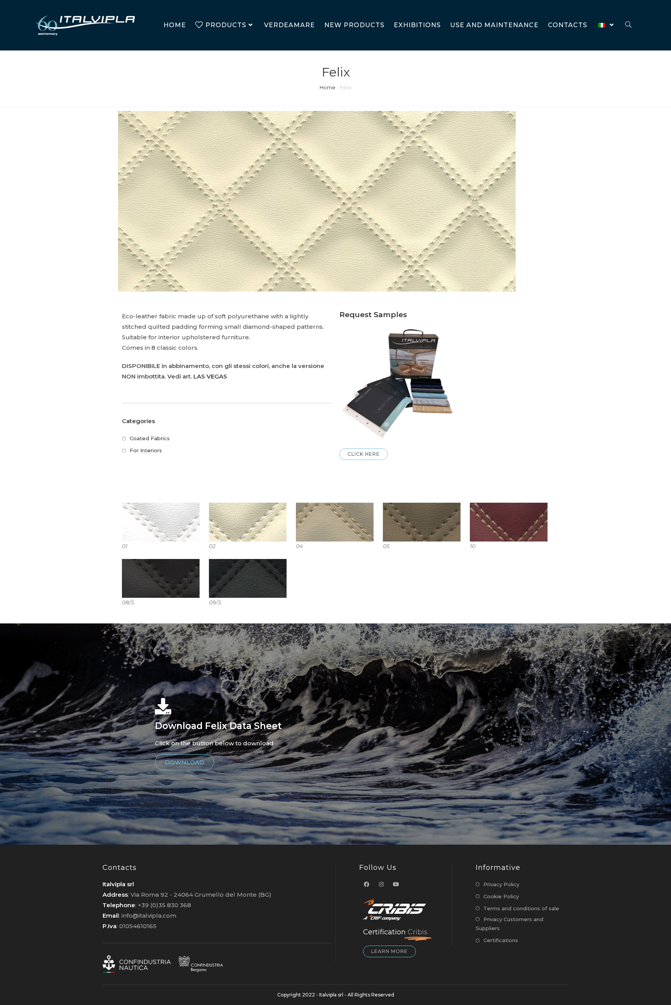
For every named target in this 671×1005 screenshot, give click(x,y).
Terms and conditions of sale (521, 908)
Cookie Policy (501, 896)
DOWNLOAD (184, 762)
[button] (363, 454)
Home (328, 87)
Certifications (500, 940)
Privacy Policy (501, 884)
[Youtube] (396, 884)
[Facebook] (367, 884)
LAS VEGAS (210, 376)
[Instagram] (381, 884)
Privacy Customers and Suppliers (509, 923)
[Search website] (628, 25)
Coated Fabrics (150, 438)
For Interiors (146, 450)
